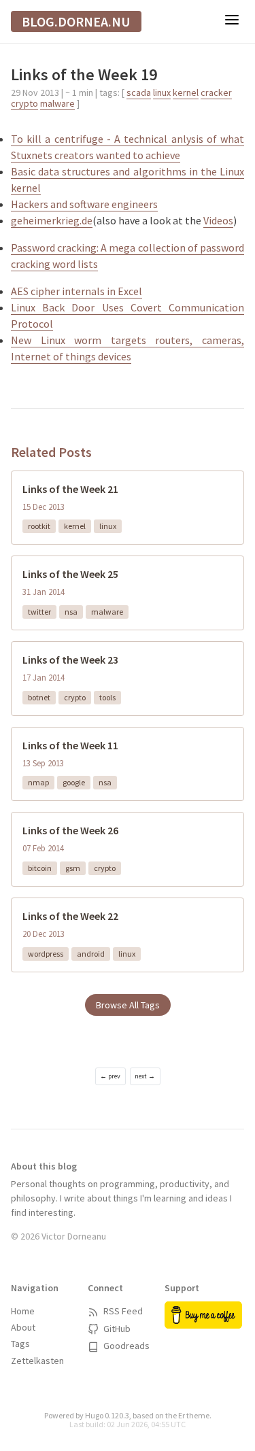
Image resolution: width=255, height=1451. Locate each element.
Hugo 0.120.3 (107, 1415)
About (23, 1327)
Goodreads (125, 1345)
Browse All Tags (128, 1005)
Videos (218, 220)
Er (181, 1415)
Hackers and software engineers (84, 204)
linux (162, 92)
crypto (24, 103)
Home (23, 1311)
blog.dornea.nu (76, 21)
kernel (186, 92)
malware (57, 103)
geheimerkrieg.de (51, 220)
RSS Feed (122, 1311)
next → (145, 1076)
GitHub (116, 1328)
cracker (216, 92)
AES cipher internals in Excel (76, 291)
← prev (110, 1076)
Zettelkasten (37, 1360)
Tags (20, 1343)
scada (138, 92)
